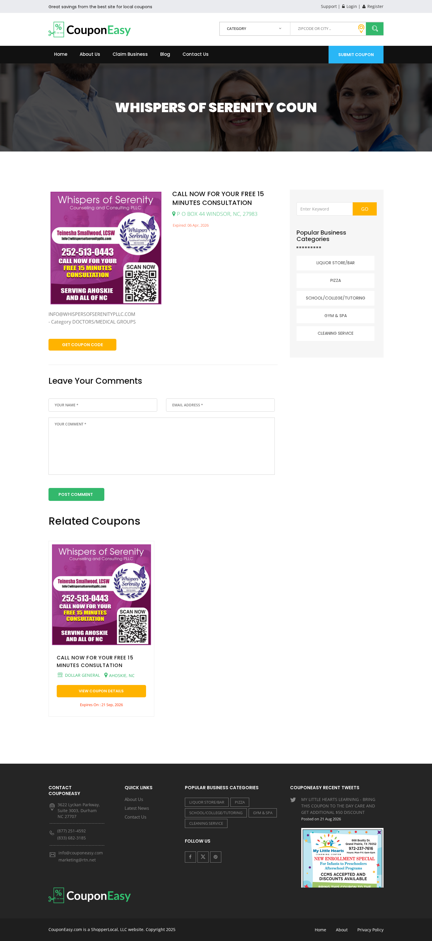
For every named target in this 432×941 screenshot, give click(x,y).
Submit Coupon (356, 55)
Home (60, 54)
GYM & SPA (335, 316)
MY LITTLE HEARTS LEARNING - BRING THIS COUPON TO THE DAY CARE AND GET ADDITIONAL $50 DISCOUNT (338, 809)
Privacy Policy (370, 929)
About (342, 929)
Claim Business (130, 54)
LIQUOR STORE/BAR (336, 263)
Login (351, 6)
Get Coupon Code (82, 345)
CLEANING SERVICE (336, 333)
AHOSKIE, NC (122, 675)
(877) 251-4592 (71, 831)
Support (329, 6)
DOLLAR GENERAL (82, 675)
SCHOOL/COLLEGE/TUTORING (335, 298)
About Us (90, 54)
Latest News (137, 808)
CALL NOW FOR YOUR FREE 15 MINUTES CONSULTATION (95, 661)
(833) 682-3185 (71, 838)
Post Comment (75, 494)
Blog (165, 54)
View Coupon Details (101, 691)
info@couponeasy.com (80, 853)
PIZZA (335, 280)
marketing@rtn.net (77, 860)
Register (375, 6)
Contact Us (195, 54)
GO (364, 209)
